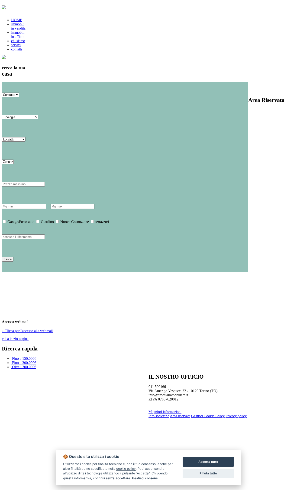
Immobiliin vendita (18, 26)
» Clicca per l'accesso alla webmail (27, 331)
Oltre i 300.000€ (24, 367)
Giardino (47, 222)
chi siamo (18, 41)
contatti (16, 49)
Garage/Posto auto (20, 222)
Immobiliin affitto (17, 34)
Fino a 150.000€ (24, 358)
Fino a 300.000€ (24, 363)
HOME (16, 20)
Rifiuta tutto (208, 473)
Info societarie (158, 416)
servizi (16, 45)
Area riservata (180, 416)
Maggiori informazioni (164, 412)
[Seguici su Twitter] (150, 420)
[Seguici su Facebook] (148, 420)
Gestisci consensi (145, 478)
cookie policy (126, 468)
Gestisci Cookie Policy (208, 416)
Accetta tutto (208, 461)
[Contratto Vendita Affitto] (10, 95)
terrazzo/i (101, 222)
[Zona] (8, 161)
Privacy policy (236, 416)
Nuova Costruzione (74, 222)
